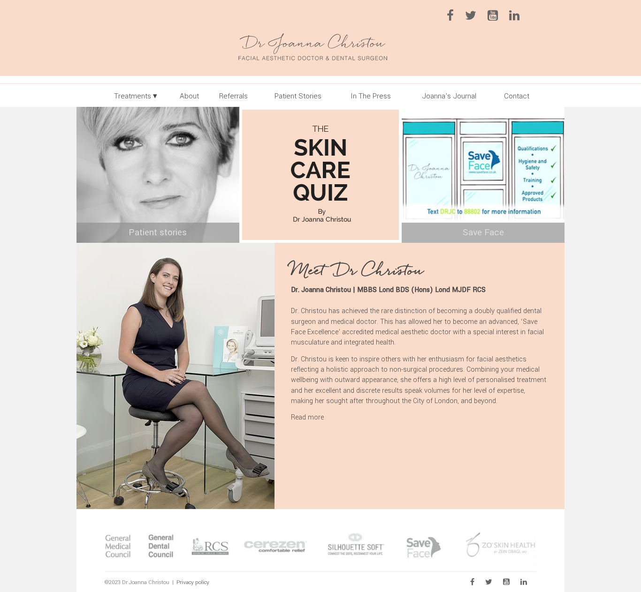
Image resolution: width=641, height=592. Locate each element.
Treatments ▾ (135, 96)
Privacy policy (192, 582)
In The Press (371, 96)
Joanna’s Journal (449, 96)
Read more (307, 417)
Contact (516, 96)
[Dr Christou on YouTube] (497, 17)
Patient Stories (298, 96)
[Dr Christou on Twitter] (475, 17)
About (189, 96)
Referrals (233, 96)
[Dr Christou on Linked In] (519, 17)
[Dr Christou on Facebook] (455, 17)
